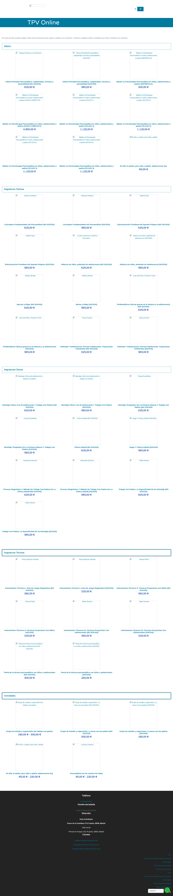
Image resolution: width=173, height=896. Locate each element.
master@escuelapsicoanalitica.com (86, 845)
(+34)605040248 (86, 801)
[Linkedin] (164, 892)
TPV (169, 855)
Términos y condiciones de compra (157, 858)
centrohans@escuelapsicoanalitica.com (86, 849)
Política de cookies (163, 869)
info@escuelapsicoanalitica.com (86, 840)
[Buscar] (135, 9)
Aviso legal (166, 862)
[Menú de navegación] (140, 9)
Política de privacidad (162, 866)
